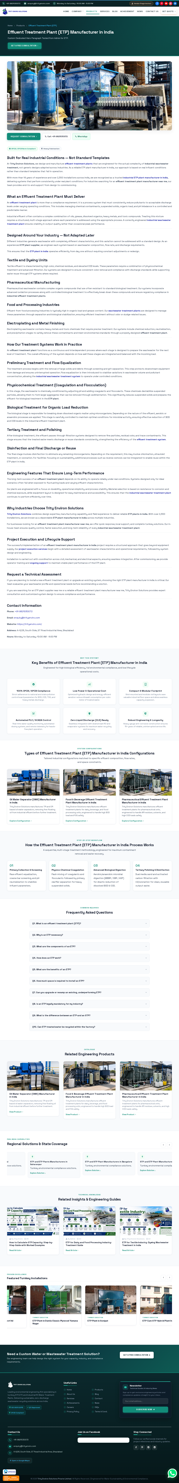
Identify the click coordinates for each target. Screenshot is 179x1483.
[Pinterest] (161, 3)
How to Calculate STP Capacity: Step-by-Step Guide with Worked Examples (31, 1244)
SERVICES (104, 11)
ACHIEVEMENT (127, 11)
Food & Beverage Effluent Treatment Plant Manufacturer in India (89, 1095)
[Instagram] (170, 3)
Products (21, 25)
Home (10, 25)
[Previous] (163, 1144)
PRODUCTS (91, 11)
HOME (66, 11)
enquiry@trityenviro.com (39, 3)
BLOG (114, 11)
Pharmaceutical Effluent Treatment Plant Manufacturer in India (145, 1095)
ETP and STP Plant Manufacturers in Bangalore (74, 1161)
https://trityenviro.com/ (29, 624)
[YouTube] (166, 3)
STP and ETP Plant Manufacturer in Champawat (129, 1161)
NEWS (140, 11)
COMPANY (77, 11)
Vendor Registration (142, 3)
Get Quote (168, 11)
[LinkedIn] (175, 3)
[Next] (169, 1144)
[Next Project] (169, 1277)
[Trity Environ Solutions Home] (19, 1383)
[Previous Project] (163, 1277)
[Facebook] (157, 3)
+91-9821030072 (13, 3)
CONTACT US (152, 11)
